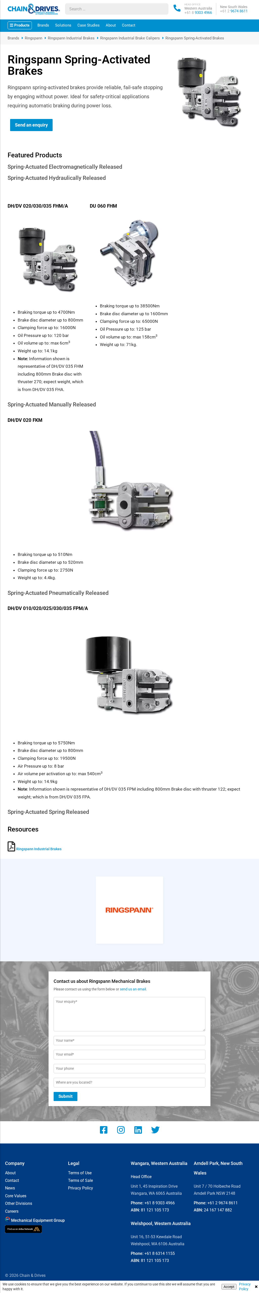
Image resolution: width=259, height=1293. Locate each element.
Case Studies (88, 25)
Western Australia (198, 8)
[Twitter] (155, 1129)
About (111, 25)
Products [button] (21, 25)
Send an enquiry (31, 125)
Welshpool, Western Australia (161, 1223)
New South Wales (233, 7)
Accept (229, 1287)
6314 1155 (159, 1253)
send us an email (133, 989)
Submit (65, 1096)
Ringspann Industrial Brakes (71, 38)
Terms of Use (80, 1173)
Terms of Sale (80, 1180)
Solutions (63, 25)
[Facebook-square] (103, 1129)
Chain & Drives (32, 1275)
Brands (43, 25)
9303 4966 (198, 12)
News (10, 1188)
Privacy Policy (245, 1286)
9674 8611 (234, 11)
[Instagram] (121, 1129)
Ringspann (33, 38)
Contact (128, 25)
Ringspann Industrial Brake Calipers (130, 38)
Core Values (15, 1196)
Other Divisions (18, 1203)
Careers (11, 1211)
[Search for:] (112, 9)
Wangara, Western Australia (159, 1163)
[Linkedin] (138, 1129)
